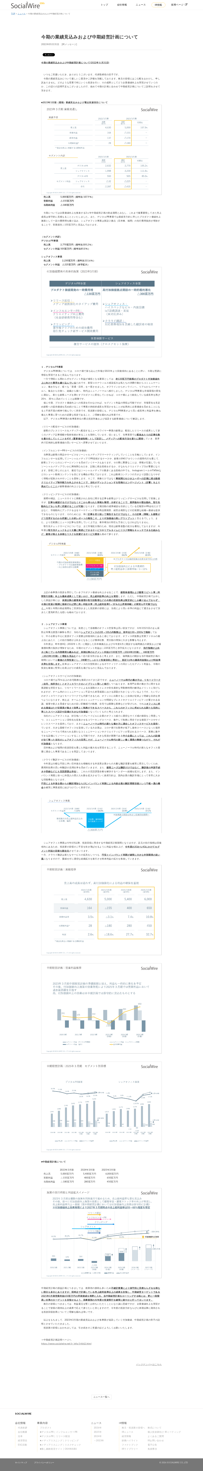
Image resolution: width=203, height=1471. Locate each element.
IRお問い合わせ (156, 1441)
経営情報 (126, 1436)
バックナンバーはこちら (149, 1364)
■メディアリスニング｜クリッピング (59, 1441)
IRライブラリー (130, 1449)
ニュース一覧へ (101, 1397)
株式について (155, 1428)
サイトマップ (21, 1463)
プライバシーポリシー (44, 1463)
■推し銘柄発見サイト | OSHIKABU (58, 1449)
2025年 (98, 1432)
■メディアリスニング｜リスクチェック (60, 1445)
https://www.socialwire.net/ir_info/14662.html (66, 1344)
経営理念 (22, 1441)
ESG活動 (22, 1445)
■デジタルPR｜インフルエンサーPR (59, 1432)
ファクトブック (130, 1445)
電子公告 (152, 1445)
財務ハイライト (130, 1441)
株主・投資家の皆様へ (133, 1428)
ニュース (22, 14)
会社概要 (22, 1432)
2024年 (98, 1436)
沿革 (20, 1436)
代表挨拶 (22, 1428)
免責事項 (152, 1449)
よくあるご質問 (156, 1436)
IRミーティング (164, 1432)
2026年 (98, 1428)
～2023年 (99, 1441)
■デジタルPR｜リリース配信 (55, 1436)
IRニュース (127, 1432)
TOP (13, 14)
